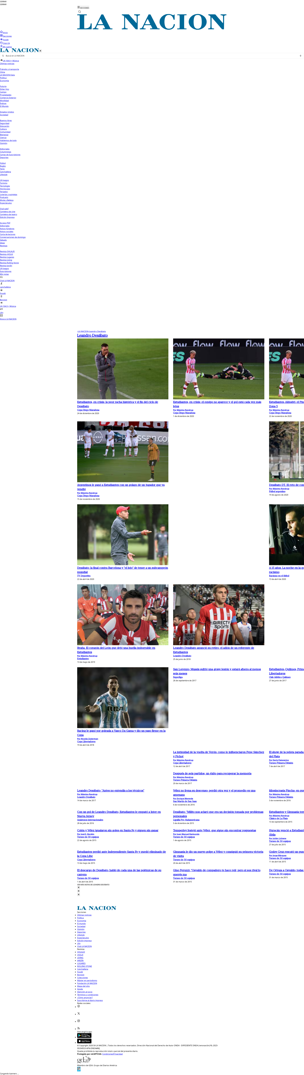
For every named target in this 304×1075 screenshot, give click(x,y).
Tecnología (5, 186)
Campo (3, 92)
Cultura (3, 129)
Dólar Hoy (4, 89)
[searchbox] (151, 55)
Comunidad (5, 132)
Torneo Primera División (281, 763)
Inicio (5, 32)
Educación (4, 126)
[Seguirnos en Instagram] (78, 1021)
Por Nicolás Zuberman (87, 738)
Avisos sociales (6, 231)
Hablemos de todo (8, 140)
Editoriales (5, 149)
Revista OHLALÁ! (7, 251)
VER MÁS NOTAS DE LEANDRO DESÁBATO (93, 885)
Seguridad (4, 123)
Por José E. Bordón (85, 834)
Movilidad (4, 100)
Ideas (2, 243)
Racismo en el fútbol (279, 576)
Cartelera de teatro (8, 214)
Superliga (178, 677)
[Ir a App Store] (84, 1042)
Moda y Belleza (6, 200)
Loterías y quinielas (8, 194)
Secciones (7, 36)
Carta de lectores (7, 234)
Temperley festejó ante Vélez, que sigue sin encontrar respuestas (214, 830)
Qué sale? (4, 208)
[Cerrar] (40, 51)
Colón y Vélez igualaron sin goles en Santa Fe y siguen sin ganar (117, 830)
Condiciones (107, 1054)
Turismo (3, 183)
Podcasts (4, 197)
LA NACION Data (7, 75)
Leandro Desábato (97, 331)
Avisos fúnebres (7, 228)
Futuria (3, 86)
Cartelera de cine (7, 211)
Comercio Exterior (8, 97)
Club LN (6, 43)
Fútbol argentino (277, 492)
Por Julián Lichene (277, 838)
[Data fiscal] (79, 1070)
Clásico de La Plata (278, 819)
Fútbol (3, 163)
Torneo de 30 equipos (88, 837)
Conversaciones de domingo (13, 237)
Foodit (6, 39)
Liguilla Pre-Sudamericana (186, 820)
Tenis (2, 169)
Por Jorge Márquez (277, 855)
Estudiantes (83, 659)
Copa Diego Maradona (88, 410)
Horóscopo (5, 189)
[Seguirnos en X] (78, 1014)
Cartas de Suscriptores (10, 154)
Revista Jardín (6, 265)
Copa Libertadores (86, 742)
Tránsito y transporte (9, 69)
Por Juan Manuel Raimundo (186, 834)
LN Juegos (4, 180)
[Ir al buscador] (79, 11)
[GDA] (84, 1062)
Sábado (3, 240)
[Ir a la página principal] (152, 29)
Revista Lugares (7, 257)
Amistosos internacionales (90, 820)
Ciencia (3, 137)
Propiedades (5, 95)
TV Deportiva (83, 576)
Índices (3, 103)
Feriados (4, 191)
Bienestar (4, 134)
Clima (2, 72)
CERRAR (3, 1)
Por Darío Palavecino (279, 760)
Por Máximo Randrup (183, 410)
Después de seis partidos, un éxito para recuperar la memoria (212, 773)
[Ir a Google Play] (84, 1037)
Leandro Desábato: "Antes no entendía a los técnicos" (110, 790)
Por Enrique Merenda (183, 798)
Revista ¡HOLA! (6, 254)
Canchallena (5, 171)
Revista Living (6, 260)
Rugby (3, 166)
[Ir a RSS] (78, 1029)
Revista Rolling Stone (9, 263)
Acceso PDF (5, 223)
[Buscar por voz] (300, 55)
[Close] (78, 887)
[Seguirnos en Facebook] (78, 1006)
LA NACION (82, 331)
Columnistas (5, 152)
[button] (152, 184)
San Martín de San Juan (185, 801)
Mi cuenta (7, 47)
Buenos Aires (6, 120)
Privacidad (118, 1054)
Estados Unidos (7, 112)
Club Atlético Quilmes (280, 677)
